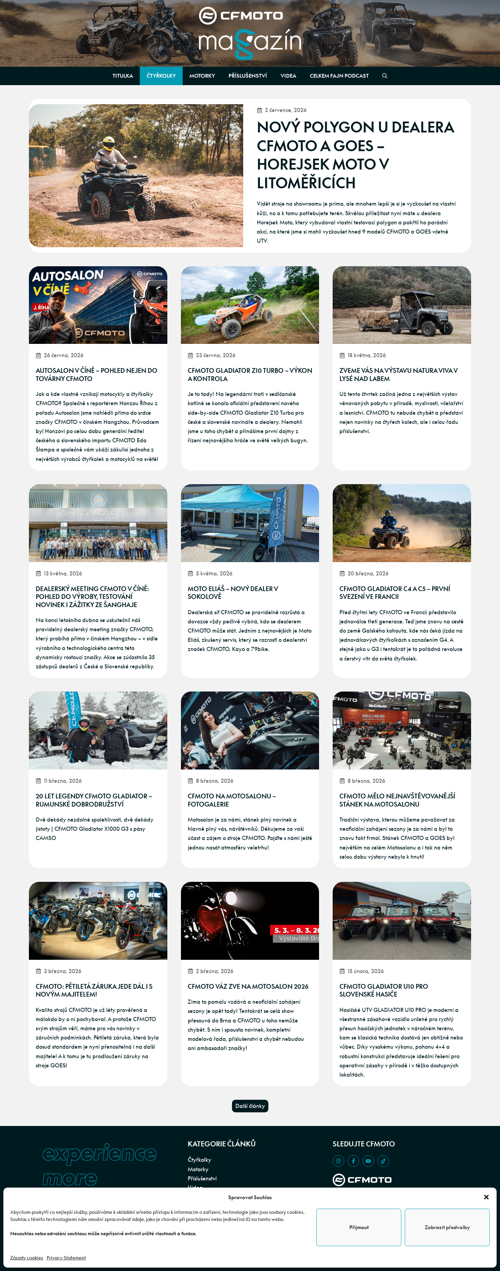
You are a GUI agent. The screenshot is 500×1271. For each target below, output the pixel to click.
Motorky (202, 76)
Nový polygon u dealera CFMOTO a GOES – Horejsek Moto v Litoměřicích (355, 155)
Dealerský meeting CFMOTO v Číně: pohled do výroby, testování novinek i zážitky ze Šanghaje (92, 597)
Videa (288, 76)
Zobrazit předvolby (447, 1227)
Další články (250, 1105)
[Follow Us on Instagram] (338, 1161)
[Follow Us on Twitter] (368, 1161)
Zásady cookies (26, 1258)
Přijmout (359, 1227)
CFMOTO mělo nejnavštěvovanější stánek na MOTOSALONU (397, 800)
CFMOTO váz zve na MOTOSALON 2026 (248, 986)
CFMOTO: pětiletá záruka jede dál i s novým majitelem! (94, 990)
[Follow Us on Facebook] (353, 1161)
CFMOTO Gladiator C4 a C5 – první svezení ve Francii (394, 593)
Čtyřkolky (161, 76)
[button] (486, 1197)
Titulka (123, 76)
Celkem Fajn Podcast (339, 76)
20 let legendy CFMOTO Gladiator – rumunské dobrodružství (94, 800)
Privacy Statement (66, 1258)
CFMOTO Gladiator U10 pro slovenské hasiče (383, 990)
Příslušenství (248, 76)
